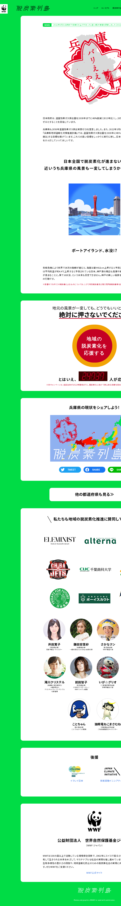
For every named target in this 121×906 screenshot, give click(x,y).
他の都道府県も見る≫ (94, 494)
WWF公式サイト (94, 872)
